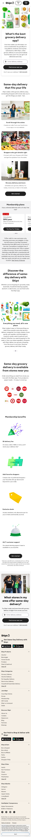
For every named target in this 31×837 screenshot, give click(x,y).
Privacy (14, 822)
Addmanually (23, 72)
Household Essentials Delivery (10, 683)
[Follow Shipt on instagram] (6, 812)
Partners (4, 722)
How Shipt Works (6, 694)
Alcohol (3, 655)
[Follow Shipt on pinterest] (10, 812)
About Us (4, 713)
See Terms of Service (18, 260)
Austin (3, 767)
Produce (3, 662)
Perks (3, 755)
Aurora (3, 789)
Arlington (4, 787)
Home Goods (5, 659)
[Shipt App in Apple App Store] (6, 646)
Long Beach (5, 796)
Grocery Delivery (6, 674)
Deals (3, 705)
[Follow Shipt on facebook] (2, 812)
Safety (3, 757)
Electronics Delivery (7, 681)
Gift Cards (4, 701)
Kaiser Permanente (7, 806)
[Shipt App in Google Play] (18, 646)
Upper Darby (5, 794)
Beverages (4, 657)
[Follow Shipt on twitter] (14, 812)
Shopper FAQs (5, 759)
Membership (5, 698)
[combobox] (15, 62)
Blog (2, 720)
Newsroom (4, 718)
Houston (4, 774)
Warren (3, 791)
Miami (3, 772)
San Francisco (5, 769)
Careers (3, 715)
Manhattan (5, 776)
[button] (14, 233)
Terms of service (5, 822)
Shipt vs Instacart (7, 703)
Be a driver (4, 750)
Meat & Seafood (6, 664)
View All (3, 666)
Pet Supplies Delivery (7, 679)
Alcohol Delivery (6, 676)
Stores (3, 696)
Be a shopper (5, 748)
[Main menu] (3, 3)
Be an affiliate (5, 752)
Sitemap (4, 725)
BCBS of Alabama (7, 808)
